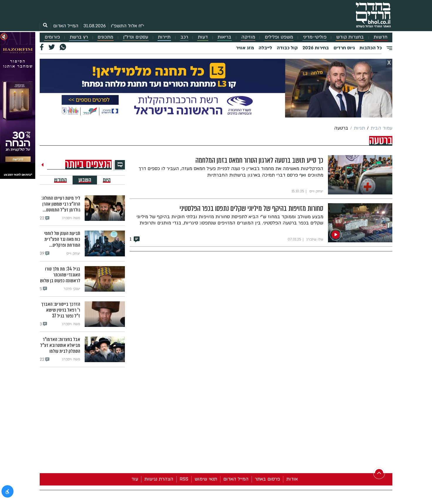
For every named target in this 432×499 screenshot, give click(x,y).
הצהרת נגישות (158, 479)
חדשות (380, 37)
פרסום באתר (267, 479)
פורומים (52, 37)
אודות (292, 479)
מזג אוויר (245, 48)
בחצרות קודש (350, 37)
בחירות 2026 (315, 48)
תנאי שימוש (206, 479)
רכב (184, 37)
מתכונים (105, 37)
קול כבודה (287, 48)
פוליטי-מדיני (314, 37)
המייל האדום (65, 26)
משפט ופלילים (279, 37)
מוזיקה (248, 37)
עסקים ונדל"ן (135, 37)
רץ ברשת (79, 37)
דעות (203, 37)
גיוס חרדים (344, 48)
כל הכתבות (370, 48)
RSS (184, 479)
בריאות (224, 37)
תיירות (164, 37)
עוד (134, 479)
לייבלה (265, 48)
